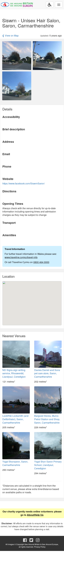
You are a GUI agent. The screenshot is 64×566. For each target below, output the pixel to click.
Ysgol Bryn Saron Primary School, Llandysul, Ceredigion (48, 465)
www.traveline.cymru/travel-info (21, 257)
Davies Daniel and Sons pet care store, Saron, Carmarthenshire (47, 373)
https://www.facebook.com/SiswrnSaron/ (23, 183)
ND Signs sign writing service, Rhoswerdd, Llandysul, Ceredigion (14, 373)
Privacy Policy (39, 546)
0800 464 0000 (41, 262)
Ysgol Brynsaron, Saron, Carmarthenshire (15, 463)
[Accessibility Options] (49, 4)
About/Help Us (35, 515)
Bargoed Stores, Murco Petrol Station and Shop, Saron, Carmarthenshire (47, 419)
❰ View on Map (10, 35)
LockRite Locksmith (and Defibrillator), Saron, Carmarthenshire (15, 419)
